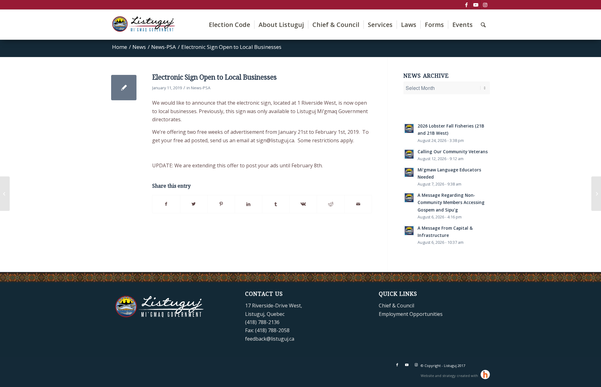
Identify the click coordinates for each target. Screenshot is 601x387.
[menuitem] (229, 24)
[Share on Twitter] (194, 204)
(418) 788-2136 (262, 322)
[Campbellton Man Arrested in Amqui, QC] (5, 193)
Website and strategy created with (450, 375)
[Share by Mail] (358, 204)
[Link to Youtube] (475, 4)
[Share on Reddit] (330, 204)
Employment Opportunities (411, 314)
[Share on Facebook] (166, 204)
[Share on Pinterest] (221, 204)
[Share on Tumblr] (276, 204)
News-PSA (200, 88)
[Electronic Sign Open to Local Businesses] (123, 87)
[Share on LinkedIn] (248, 204)
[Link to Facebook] (466, 4)
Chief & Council (396, 305)
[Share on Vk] (303, 204)
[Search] (483, 24)
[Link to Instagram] (485, 4)
